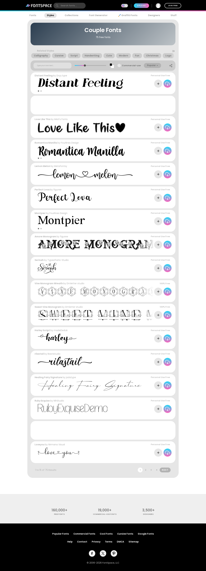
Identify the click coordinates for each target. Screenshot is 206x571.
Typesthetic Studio (58, 260)
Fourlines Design (70, 142)
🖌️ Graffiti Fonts (127, 15)
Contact (82, 541)
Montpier (40, 213)
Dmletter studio (75, 283)
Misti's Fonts (61, 119)
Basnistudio (54, 353)
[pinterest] (114, 553)
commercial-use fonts (105, 514)
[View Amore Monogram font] (96, 244)
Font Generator (98, 15)
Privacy (96, 541)
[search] (69, 6)
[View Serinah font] (47, 268)
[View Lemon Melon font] (85, 174)
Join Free (173, 5)
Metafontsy (60, 166)
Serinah (39, 260)
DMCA (120, 541)
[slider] (85, 65)
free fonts (59, 514)
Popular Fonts (60, 533)
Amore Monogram (45, 236)
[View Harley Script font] (57, 338)
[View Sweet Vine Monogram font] (118, 315)
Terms (108, 541)
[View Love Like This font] (81, 127)
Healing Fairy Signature (48, 377)
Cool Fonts (106, 533)
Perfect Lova (42, 189)
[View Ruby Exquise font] (72, 409)
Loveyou (39, 444)
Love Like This (42, 119)
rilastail (39, 353)
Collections (71, 15)
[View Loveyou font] (58, 452)
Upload (141, 5)
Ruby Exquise (42, 400)
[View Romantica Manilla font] (81, 151)
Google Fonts (146, 533)
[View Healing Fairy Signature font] (89, 385)
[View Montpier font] (61, 221)
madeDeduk (61, 330)
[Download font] (168, 84)
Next (165, 470)
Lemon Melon (42, 166)
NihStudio (59, 400)
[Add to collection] (158, 84)
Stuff (174, 15)
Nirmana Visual (56, 444)
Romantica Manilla (46, 142)
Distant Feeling (44, 75)
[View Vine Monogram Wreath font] (118, 291)
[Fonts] (38, 5)
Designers (154, 15)
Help (70, 541)
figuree (57, 189)
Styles (50, 15)
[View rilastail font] (65, 362)
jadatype (71, 377)
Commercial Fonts (84, 533)
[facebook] (92, 553)
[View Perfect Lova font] (64, 198)
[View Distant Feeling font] (80, 83)
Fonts (32, 15)
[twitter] (103, 553)
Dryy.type (61, 75)
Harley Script (42, 330)
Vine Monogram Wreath (49, 283)
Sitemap (134, 541)
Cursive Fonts (125, 533)
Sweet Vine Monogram (48, 307)
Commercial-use (131, 65)
